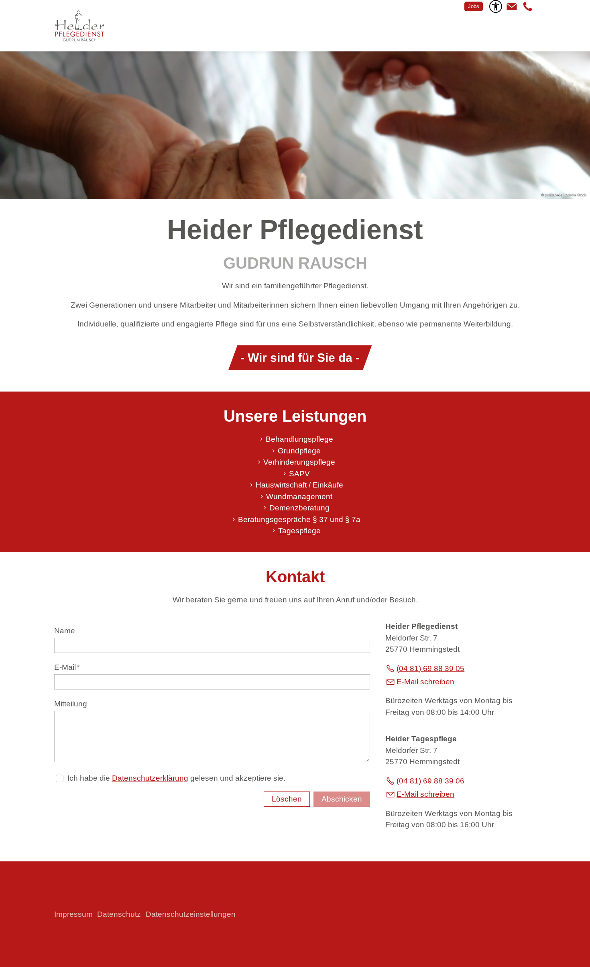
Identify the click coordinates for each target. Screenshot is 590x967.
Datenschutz (119, 914)
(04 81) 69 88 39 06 (430, 781)
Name (64, 630)
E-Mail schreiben (425, 681)
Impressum (73, 914)
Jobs (473, 6)
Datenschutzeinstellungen (191, 914)
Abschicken (341, 799)
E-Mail (66, 667)
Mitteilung (70, 704)
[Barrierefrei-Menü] (495, 6)
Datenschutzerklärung (150, 778)
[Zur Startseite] (79, 26)
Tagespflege (299, 530)
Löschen (287, 799)
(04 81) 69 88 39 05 (430, 668)
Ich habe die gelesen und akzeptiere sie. (176, 778)
